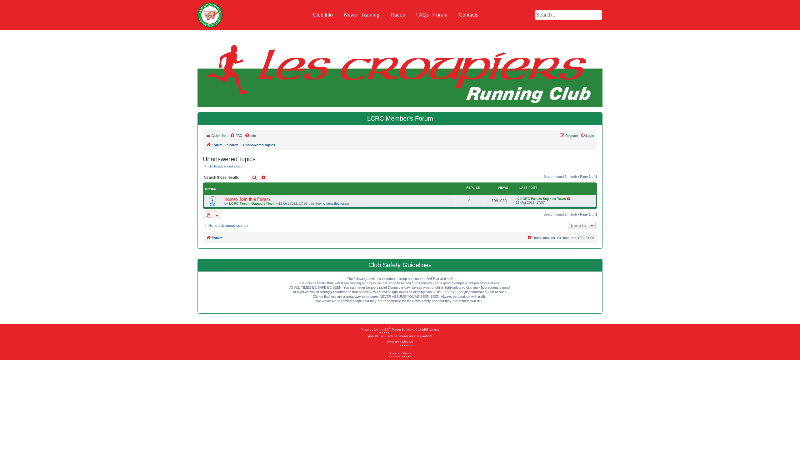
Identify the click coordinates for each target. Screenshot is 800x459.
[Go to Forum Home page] (210, 14)
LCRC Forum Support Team (252, 203)
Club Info (323, 14)
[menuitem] (236, 135)
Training (371, 14)
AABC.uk (406, 341)
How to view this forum (332, 203)
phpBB (384, 329)
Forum (441, 14)
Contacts (468, 14)
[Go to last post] (569, 199)
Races (398, 14)
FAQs (422, 14)
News (350, 14)
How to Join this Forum (247, 199)
